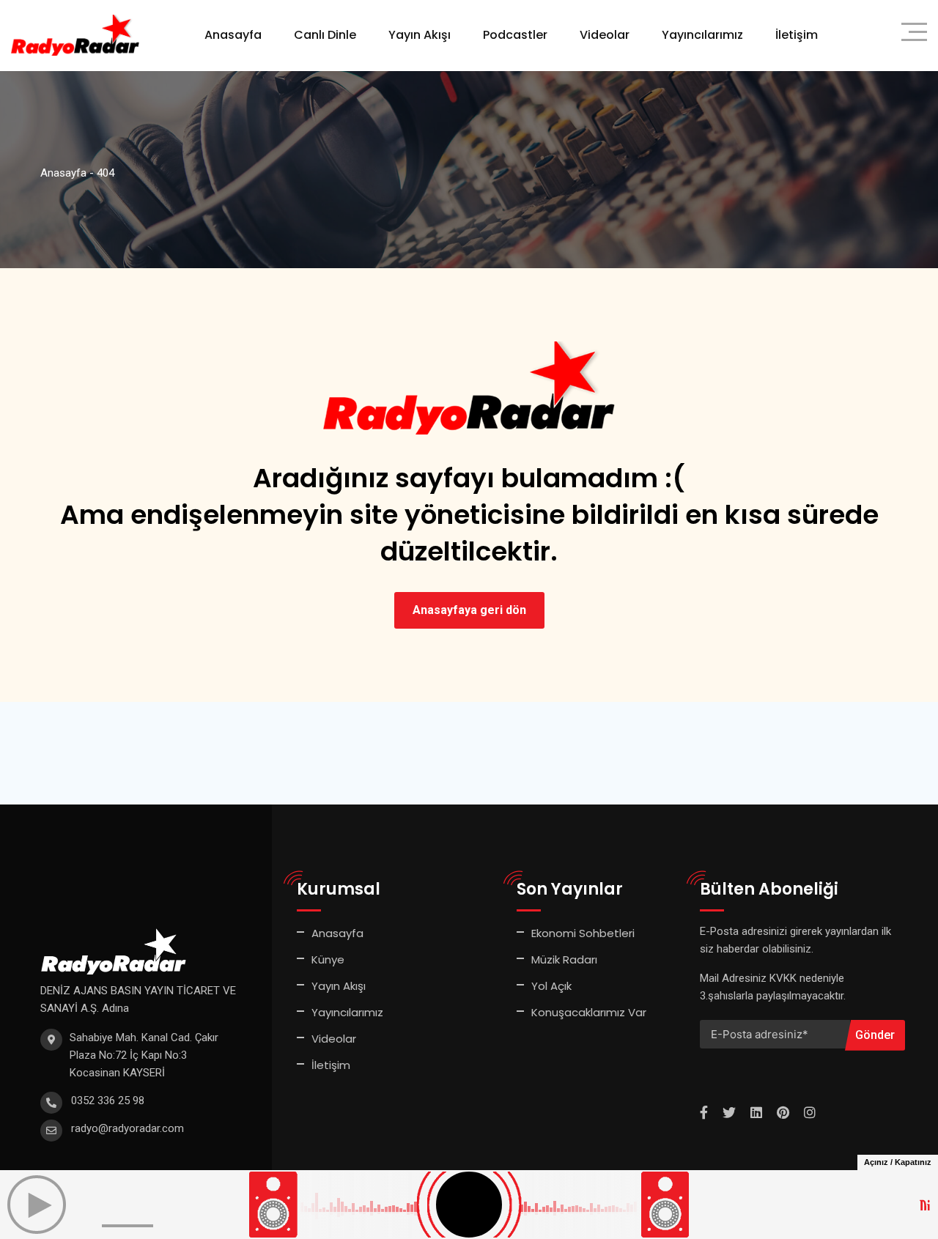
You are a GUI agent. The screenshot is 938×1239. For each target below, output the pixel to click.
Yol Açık (551, 986)
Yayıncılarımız (702, 34)
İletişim (796, 34)
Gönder (875, 1035)
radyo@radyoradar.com (127, 1128)
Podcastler (515, 34)
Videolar (604, 34)
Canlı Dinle (325, 34)
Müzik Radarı (564, 959)
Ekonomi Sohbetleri (583, 933)
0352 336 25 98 (107, 1100)
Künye (327, 959)
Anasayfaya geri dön (469, 610)
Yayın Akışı (419, 34)
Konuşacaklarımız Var (588, 1012)
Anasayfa (233, 34)
